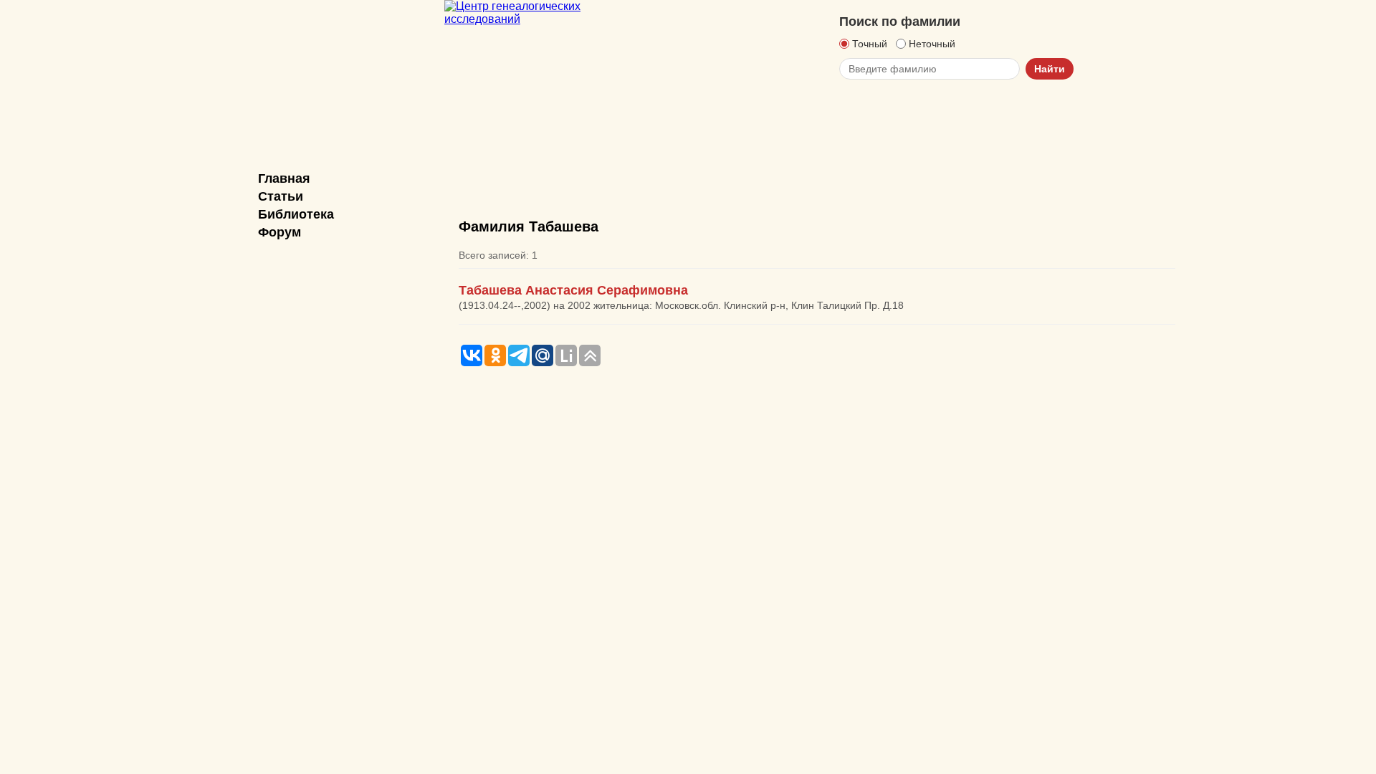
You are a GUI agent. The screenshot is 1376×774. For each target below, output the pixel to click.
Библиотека (296, 214)
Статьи (280, 196)
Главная (284, 178)
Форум (279, 232)
